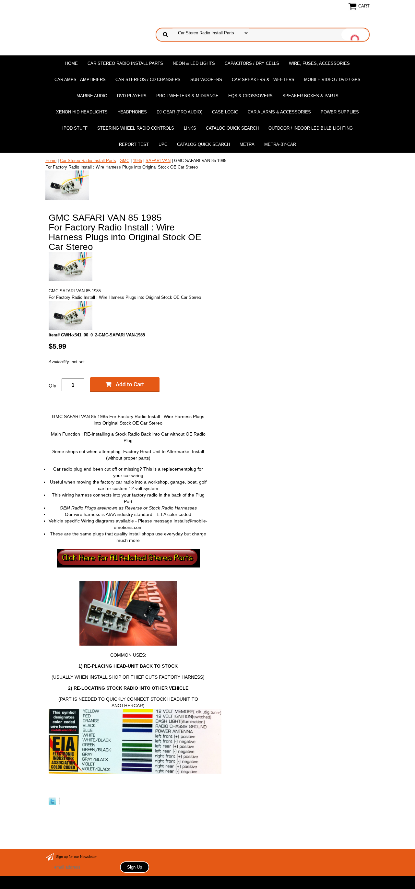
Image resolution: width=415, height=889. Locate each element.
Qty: (53, 385)
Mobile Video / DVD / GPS (332, 79)
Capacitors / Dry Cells (252, 63)
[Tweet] (52, 803)
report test (134, 144)
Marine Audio (92, 95)
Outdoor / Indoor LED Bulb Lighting (310, 128)
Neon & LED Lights (194, 63)
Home (71, 63)
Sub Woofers (206, 79)
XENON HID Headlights (82, 112)
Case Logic (225, 112)
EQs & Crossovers (250, 95)
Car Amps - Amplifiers (80, 79)
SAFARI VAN (158, 160)
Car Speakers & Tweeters (263, 79)
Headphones (132, 112)
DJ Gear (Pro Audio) (179, 112)
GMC (124, 160)
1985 (137, 160)
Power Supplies (340, 112)
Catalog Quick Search (232, 128)
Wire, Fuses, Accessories (319, 63)
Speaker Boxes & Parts (310, 95)
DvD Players (132, 95)
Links (190, 128)
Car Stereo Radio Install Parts (125, 63)
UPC (163, 144)
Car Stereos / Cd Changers (148, 79)
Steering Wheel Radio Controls (135, 128)
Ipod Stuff (75, 128)
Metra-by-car (280, 144)
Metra (247, 144)
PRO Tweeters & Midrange (187, 95)
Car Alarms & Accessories (279, 112)
